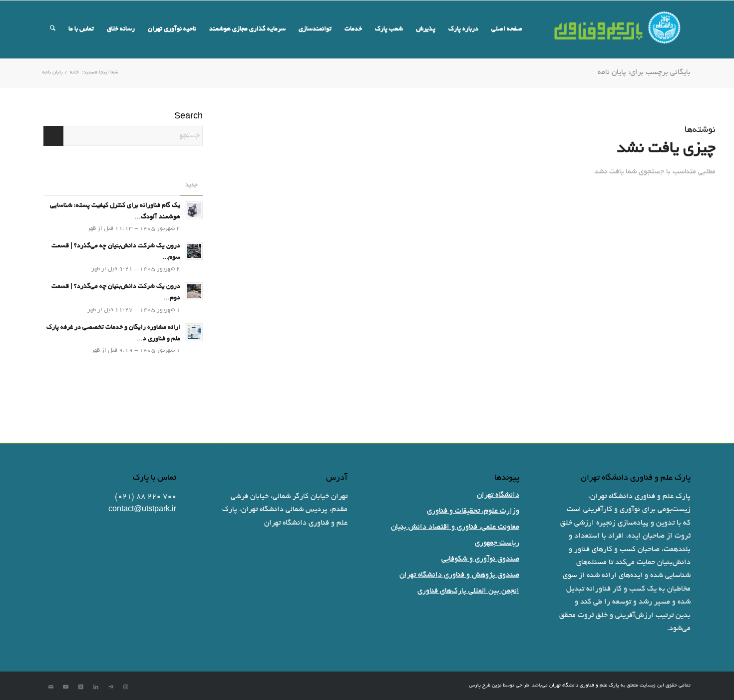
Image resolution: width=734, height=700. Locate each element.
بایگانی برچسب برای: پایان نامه (644, 72)
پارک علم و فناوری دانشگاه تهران (584, 686)
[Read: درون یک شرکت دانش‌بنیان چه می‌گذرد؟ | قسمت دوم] (194, 291)
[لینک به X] (80, 687)
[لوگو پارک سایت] (618, 29)
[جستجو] (52, 29)
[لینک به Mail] (50, 687)
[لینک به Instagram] (125, 687)
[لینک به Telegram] (110, 687)
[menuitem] (507, 29)
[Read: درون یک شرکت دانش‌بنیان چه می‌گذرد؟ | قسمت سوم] (194, 251)
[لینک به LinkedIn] (95, 687)
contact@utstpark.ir (142, 510)
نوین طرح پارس (485, 686)
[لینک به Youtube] (65, 687)
